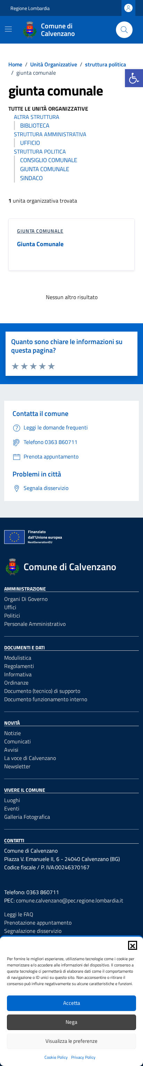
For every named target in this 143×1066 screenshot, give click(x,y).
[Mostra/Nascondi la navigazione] (8, 29)
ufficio (30, 142)
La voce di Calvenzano (30, 758)
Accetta (71, 1003)
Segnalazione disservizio (32, 931)
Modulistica (17, 657)
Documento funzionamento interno (45, 699)
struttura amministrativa (50, 134)
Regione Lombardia (30, 8)
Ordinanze (16, 682)
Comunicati (17, 741)
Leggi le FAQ (18, 914)
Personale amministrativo (35, 624)
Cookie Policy (56, 1057)
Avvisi (11, 749)
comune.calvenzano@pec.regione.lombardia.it (69, 900)
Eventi (11, 808)
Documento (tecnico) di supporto (42, 691)
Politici (12, 615)
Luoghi (12, 800)
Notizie (12, 733)
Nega (71, 1022)
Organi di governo (26, 599)
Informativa (18, 674)
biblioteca (34, 125)
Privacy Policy (83, 1057)
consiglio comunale (48, 160)
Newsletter (17, 766)
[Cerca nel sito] (124, 29)
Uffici (10, 607)
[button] (134, 78)
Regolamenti (19, 666)
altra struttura (36, 117)
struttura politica (40, 151)
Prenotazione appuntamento (38, 922)
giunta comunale (44, 169)
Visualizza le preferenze (71, 1041)
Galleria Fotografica (27, 817)
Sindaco (31, 178)
